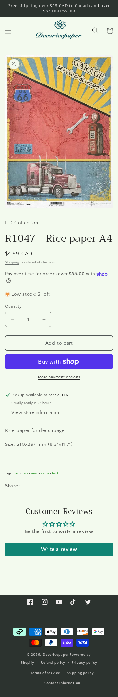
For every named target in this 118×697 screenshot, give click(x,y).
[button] (8, 30)
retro (45, 473)
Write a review (59, 549)
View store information (36, 412)
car (16, 473)
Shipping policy (80, 673)
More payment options (59, 377)
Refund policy (53, 663)
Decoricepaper (56, 655)
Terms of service (45, 673)
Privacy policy (84, 663)
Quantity (13, 306)
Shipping (12, 262)
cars (25, 473)
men (34, 473)
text (55, 473)
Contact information (62, 683)
